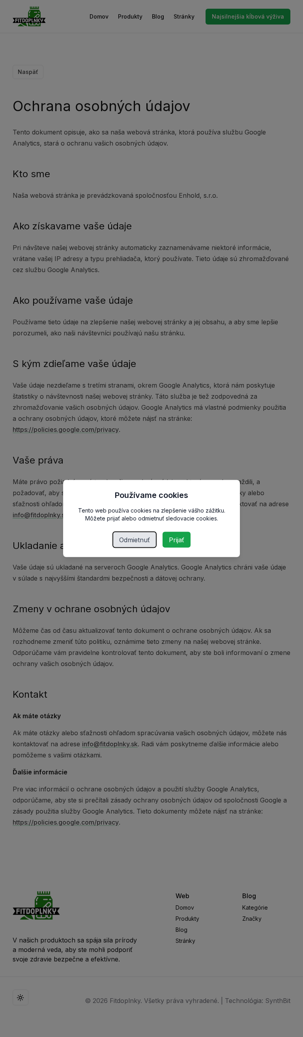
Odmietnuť (134, 540)
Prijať (176, 540)
